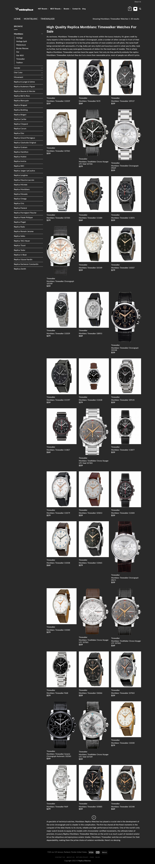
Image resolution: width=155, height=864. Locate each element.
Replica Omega (20, 199)
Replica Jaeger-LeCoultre (24, 171)
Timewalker (47, 19)
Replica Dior (19, 133)
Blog (98, 857)
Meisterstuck (21, 45)
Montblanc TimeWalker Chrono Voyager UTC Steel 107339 (93, 756)
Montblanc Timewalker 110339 (58, 334)
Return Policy (82, 857)
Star (17, 52)
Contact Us (76, 9)
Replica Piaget (20, 222)
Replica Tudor (19, 250)
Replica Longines (21, 175)
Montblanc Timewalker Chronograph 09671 (125, 579)
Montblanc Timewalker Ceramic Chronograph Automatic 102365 (59, 755)
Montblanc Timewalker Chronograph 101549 (60, 282)
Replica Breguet (20, 105)
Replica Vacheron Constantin (26, 264)
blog (84, 9)
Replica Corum (20, 129)
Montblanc (31, 19)
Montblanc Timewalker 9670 (89, 101)
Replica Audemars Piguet (24, 87)
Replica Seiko (19, 236)
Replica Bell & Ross (22, 96)
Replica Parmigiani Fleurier (25, 213)
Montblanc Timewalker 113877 (123, 450)
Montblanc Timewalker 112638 (90, 400)
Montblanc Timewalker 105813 (90, 513)
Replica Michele (20, 185)
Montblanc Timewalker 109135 (123, 400)
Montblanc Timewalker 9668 (57, 693)
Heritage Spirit (21, 41)
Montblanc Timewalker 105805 (90, 807)
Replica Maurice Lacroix (24, 180)
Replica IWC (19, 166)
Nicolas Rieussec (22, 48)
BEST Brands (55, 9)
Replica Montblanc (22, 189)
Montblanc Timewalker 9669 (57, 807)
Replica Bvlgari (20, 115)
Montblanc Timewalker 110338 (58, 563)
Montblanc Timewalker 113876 (123, 218)
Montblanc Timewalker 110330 (123, 743)
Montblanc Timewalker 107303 (58, 218)
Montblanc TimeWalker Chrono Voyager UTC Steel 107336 (93, 163)
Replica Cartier (20, 119)
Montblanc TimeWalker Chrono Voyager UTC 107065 (93, 641)
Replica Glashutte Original (25, 143)
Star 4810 (20, 55)
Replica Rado (19, 227)
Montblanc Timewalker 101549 (90, 268)
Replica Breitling (21, 110)
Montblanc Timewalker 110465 (90, 563)
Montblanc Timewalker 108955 (90, 334)
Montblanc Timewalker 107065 (58, 151)
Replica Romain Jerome (23, 231)
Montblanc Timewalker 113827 (58, 450)
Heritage (19, 38)
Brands (66, 9)
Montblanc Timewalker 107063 (123, 693)
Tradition (19, 63)
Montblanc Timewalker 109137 (123, 101)
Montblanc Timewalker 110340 (58, 630)
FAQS (92, 857)
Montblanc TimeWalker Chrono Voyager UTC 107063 (126, 642)
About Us (71, 857)
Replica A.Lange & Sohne (24, 82)
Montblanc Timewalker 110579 (58, 513)
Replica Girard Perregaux (24, 138)
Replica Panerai (20, 208)
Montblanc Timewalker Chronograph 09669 (125, 167)
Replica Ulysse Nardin (23, 260)
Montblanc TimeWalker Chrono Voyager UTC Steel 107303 (93, 462)
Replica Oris (19, 203)
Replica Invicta (20, 161)
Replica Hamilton (21, 152)
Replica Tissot (20, 245)
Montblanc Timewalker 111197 (58, 400)
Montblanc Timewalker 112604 (123, 513)
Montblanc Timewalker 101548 (123, 807)
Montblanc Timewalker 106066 (90, 693)
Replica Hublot (20, 157)
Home (17, 19)
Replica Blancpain (21, 101)
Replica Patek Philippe (23, 217)
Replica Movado (20, 194)
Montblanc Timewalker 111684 (90, 218)
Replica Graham (20, 147)
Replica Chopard (21, 124)
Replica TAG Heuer (22, 241)
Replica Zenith (20, 269)
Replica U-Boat (20, 255)
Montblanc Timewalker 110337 (123, 268)
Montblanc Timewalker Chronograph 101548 (125, 349)
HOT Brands (42, 9)
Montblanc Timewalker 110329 (58, 101)
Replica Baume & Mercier (24, 91)
